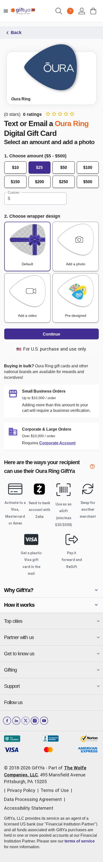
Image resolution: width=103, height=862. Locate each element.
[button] (51, 590)
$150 (15, 182)
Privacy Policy (21, 790)
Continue (51, 334)
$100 (87, 167)
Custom (14, 193)
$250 (63, 182)
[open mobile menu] (5, 11)
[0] (93, 11)
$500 (87, 182)
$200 (39, 182)
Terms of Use (54, 790)
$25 (39, 167)
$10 (15, 167)
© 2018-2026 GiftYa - (25, 767)
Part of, (45, 774)
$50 (63, 167)
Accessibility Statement (28, 808)
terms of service (79, 841)
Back (16, 32)
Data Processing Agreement (33, 799)
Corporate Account (57, 443)
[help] (94, 467)
